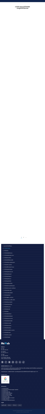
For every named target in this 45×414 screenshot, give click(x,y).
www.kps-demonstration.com (30, 189)
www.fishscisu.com (36, 229)
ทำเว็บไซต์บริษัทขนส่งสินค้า (8, 292)
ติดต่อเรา (9, 405)
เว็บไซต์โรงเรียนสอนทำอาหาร (30, 71)
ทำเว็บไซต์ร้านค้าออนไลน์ (8, 304)
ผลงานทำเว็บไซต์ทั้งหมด (8, 246)
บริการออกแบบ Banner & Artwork (8, 397)
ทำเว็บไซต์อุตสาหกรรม (7, 325)
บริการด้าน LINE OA (5, 399)
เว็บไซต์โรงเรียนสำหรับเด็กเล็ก (30, 172)
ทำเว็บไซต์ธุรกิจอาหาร (7, 278)
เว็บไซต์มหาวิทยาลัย (5, 212)
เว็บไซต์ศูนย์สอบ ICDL (5, 71)
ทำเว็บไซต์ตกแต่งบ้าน (7, 257)
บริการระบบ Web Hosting (6, 394)
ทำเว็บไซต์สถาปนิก (7, 309)
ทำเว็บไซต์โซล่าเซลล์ (7, 332)
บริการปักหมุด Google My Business (8, 400)
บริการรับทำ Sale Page (6, 392)
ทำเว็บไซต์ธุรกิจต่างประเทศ (8, 271)
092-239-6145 (5, 349)
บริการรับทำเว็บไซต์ (5, 388)
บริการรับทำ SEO (5, 390)
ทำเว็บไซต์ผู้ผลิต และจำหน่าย (8, 297)
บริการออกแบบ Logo (5, 396)
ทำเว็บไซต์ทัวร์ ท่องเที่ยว (8, 264)
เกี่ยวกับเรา (15, 405)
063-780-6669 (5, 355)
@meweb (8, 357)
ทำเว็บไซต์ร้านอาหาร (7, 306)
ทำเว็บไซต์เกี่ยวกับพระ (7, 327)
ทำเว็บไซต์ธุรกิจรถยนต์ (7, 274)
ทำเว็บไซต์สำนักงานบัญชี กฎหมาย (9, 262)
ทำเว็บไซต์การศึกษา (7, 248)
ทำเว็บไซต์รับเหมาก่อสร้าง (8, 302)
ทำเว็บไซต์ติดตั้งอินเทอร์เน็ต (8, 260)
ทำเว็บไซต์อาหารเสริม (7, 323)
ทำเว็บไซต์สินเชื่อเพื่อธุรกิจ (8, 316)
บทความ (19, 405)
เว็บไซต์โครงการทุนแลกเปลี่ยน (7, 172)
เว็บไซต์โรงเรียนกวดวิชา (29, 35)
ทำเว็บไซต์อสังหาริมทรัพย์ (8, 320)
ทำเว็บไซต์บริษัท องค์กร (8, 290)
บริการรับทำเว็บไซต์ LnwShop (7, 393)
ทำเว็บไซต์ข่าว (6, 250)
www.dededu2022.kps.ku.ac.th (7, 229)
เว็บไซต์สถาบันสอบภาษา (29, 107)
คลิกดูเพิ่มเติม (4, 43)
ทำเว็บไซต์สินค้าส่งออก (7, 313)
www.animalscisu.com (36, 149)
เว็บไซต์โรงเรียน (4, 107)
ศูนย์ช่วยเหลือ (4, 405)
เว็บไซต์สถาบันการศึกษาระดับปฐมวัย (8, 35)
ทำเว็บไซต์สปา (6, 311)
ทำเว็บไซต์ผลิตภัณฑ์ (7, 295)
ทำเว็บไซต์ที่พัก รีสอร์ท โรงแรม (9, 267)
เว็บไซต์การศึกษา (28, 136)
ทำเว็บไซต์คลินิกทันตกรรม (8, 253)
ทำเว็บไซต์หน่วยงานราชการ (8, 318)
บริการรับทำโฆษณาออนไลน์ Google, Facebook (10, 389)
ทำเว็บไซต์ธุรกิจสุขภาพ (7, 276)
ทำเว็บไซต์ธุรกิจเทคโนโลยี (8, 283)
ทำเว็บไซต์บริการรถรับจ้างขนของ (9, 285)
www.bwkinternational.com (14, 185)
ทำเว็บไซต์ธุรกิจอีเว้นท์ (7, 281)
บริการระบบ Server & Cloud (7, 395)
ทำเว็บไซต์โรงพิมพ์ (7, 337)
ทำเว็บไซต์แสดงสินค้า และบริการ (9, 330)
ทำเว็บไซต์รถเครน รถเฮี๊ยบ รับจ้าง (9, 299)
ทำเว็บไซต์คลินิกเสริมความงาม (9, 255)
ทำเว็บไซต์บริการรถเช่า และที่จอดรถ (10, 288)
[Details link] (10, 22)
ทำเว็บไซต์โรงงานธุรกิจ (8, 334)
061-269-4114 (5, 352)
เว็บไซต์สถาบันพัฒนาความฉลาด (7, 136)
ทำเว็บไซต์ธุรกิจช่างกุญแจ (8, 269)
